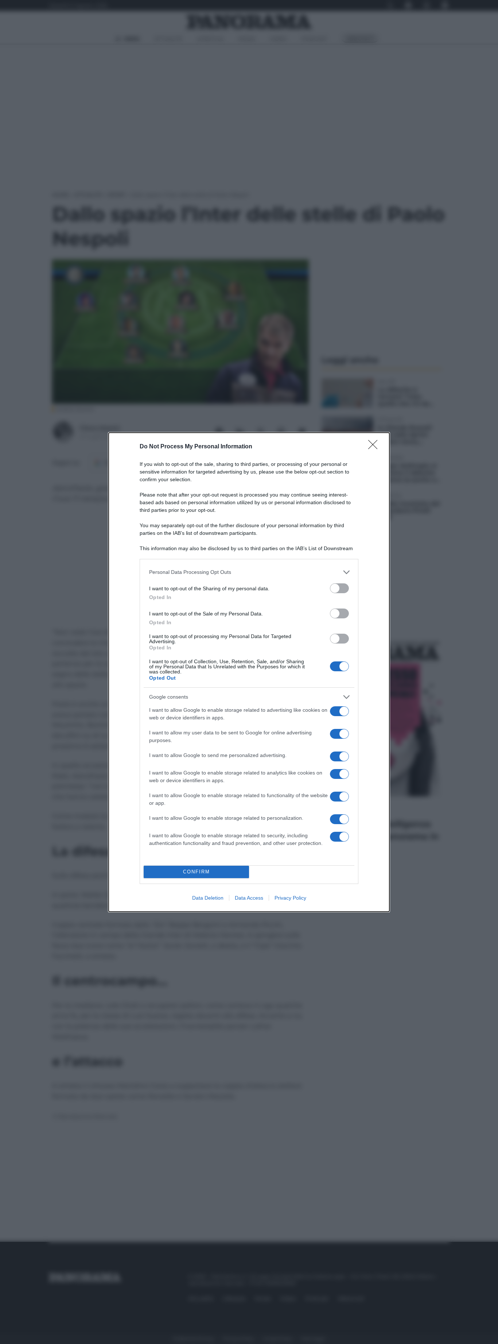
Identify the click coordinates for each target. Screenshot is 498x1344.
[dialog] (249, 672)
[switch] (339, 588)
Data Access (249, 898)
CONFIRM (196, 871)
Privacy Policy (290, 898)
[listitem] (249, 572)
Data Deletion (207, 898)
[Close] (375, 447)
